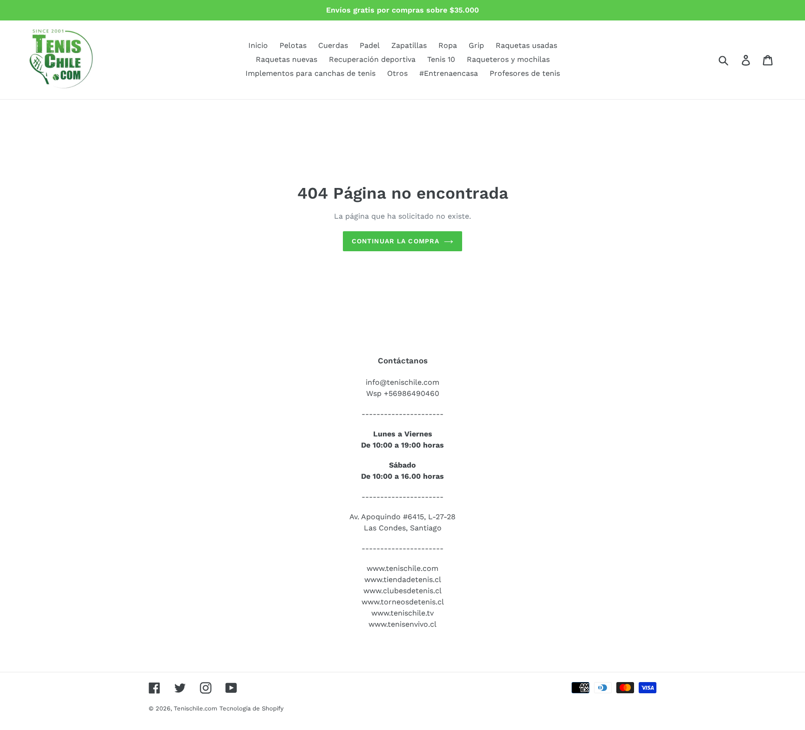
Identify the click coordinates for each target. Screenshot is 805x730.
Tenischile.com (195, 708)
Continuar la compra (395, 241)
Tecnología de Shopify (251, 708)
